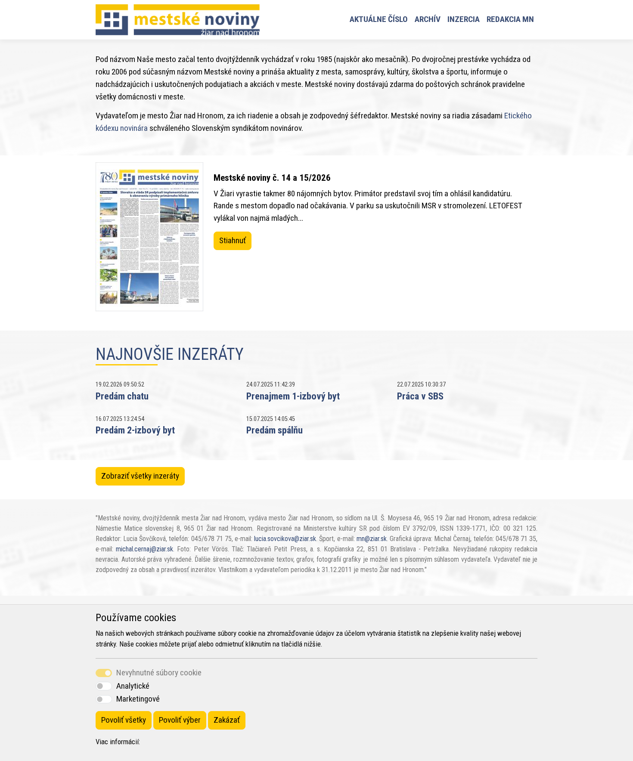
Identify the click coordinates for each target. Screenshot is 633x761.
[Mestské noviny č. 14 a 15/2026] (149, 236)
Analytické (132, 686)
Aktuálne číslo (379, 19)
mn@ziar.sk (372, 539)
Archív (428, 19)
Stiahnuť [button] (232, 240)
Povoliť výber (180, 720)
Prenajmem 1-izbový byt (293, 396)
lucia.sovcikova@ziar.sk (285, 539)
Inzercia (463, 19)
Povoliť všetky (123, 720)
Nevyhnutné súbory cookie (159, 672)
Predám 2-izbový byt (135, 430)
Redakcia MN (510, 19)
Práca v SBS (420, 396)
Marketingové (138, 699)
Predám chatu (122, 396)
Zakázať (227, 720)
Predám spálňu (274, 430)
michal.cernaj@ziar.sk (144, 549)
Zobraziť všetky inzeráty (140, 476)
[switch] (104, 686)
